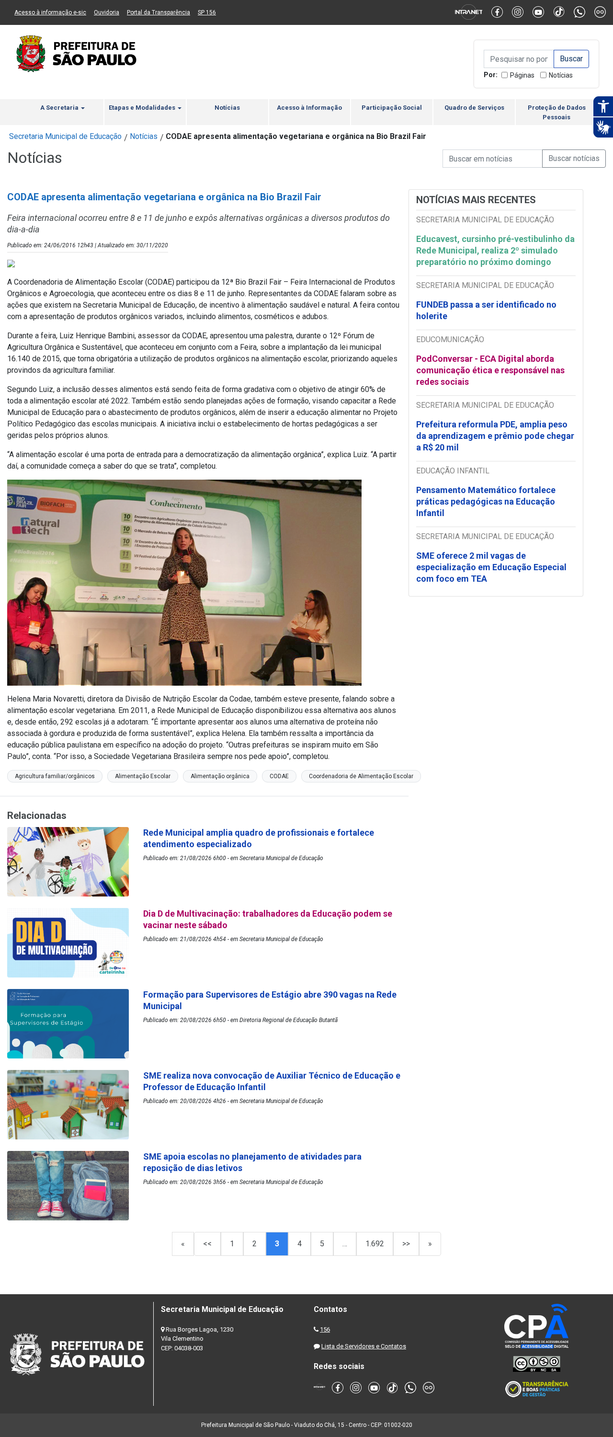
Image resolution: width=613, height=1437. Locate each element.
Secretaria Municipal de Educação (65, 136)
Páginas (522, 75)
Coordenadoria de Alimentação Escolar (361, 776)
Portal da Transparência (158, 12)
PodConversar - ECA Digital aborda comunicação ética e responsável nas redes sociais (490, 370)
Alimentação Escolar (142, 776)
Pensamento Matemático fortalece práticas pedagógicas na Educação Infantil (486, 501)
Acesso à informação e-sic (50, 12)
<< (207, 1243)
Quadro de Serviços (474, 107)
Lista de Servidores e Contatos (363, 1346)
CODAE (279, 776)
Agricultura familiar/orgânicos (55, 776)
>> (406, 1243)
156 (325, 1329)
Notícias (561, 75)
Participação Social (392, 107)
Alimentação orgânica (220, 776)
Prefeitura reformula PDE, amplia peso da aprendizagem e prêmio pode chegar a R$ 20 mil (495, 435)
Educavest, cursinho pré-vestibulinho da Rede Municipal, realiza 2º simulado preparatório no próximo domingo (495, 250)
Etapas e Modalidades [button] (143, 107)
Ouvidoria (106, 12)
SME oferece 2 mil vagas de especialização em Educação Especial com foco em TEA (491, 567)
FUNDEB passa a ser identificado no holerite (486, 310)
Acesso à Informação (309, 107)
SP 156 (207, 12)
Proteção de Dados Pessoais (557, 112)
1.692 (374, 1243)
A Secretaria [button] (60, 107)
